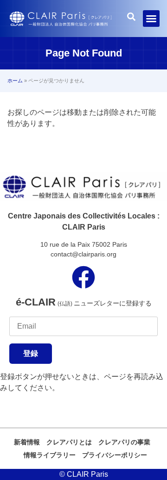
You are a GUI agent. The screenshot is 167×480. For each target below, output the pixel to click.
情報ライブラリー (50, 455)
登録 (30, 353)
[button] (151, 18)
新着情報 (27, 442)
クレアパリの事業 (124, 442)
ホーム (15, 80)
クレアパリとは (69, 442)
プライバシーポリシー (114, 455)
